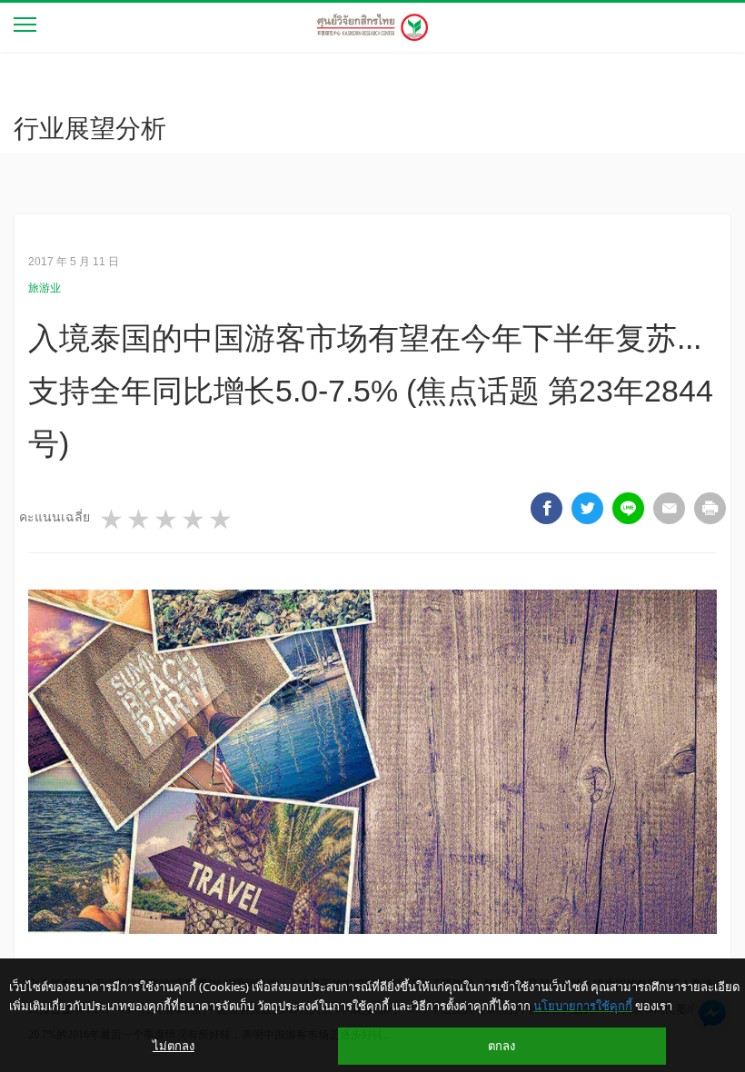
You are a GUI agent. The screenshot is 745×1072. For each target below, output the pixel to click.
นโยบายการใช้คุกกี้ (582, 1006)
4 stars (194, 519)
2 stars (140, 519)
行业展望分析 (90, 128)
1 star (112, 519)
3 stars (167, 519)
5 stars (221, 519)
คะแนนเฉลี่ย (54, 517)
